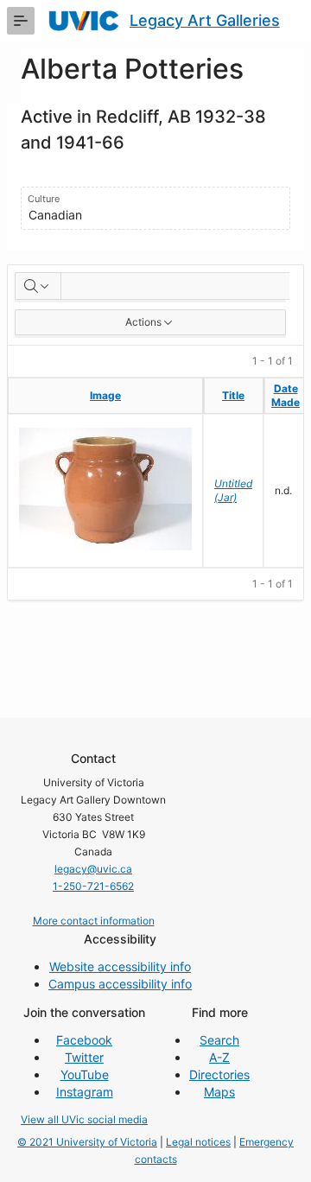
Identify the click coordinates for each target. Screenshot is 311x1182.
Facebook (84, 1040)
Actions (143, 321)
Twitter (84, 1057)
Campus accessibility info (120, 983)
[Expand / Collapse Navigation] (21, 21)
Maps (219, 1091)
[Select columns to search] (38, 286)
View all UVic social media (84, 1119)
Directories (219, 1074)
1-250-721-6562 (93, 886)
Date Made (285, 395)
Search (219, 1040)
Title (233, 395)
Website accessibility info (120, 966)
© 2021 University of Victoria (87, 1141)
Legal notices (198, 1141)
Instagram (84, 1091)
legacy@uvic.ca (93, 868)
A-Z (219, 1057)
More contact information (94, 920)
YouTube (84, 1074)
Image (105, 395)
